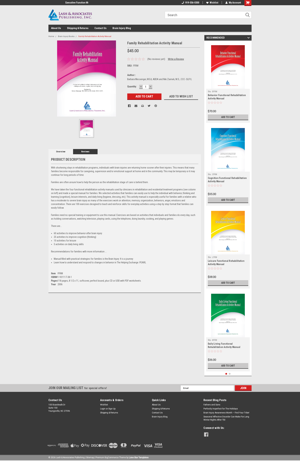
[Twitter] (149, 105)
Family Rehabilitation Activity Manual (94, 36)
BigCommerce (112, 457)
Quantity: (132, 86)
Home (51, 36)
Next (248, 38)
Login (102, 409)
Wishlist (214, 2)
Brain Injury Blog (121, 28)
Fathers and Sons (211, 405)
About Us (56, 28)
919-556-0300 (192, 2)
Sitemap (90, 457)
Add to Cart (228, 117)
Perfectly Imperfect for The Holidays (220, 409)
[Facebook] (129, 105)
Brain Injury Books (66, 36)
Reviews (85, 151)
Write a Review (176, 59)
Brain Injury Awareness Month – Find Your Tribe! (226, 412)
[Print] (142, 105)
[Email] (136, 105)
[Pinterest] (155, 105)
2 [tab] (230, 374)
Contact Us (100, 28)
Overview (60, 151)
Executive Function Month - (62, 2)
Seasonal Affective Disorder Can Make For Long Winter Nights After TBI (226, 418)
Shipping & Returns (77, 28)
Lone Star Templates (139, 457)
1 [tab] (226, 374)
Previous (245, 38)
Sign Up (111, 409)
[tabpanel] (228, 83)
